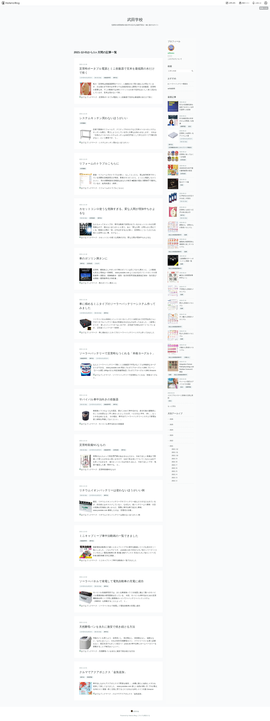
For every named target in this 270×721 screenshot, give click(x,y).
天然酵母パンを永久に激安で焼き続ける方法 (107, 626)
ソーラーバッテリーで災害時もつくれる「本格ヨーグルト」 (117, 353)
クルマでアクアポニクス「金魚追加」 (103, 672)
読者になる (263, 8)
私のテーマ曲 (184, 182)
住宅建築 (82, 123)
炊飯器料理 (107, 77)
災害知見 (92, 218)
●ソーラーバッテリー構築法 (178, 84)
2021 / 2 (174, 481)
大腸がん (186, 357)
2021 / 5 (174, 471)
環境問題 (89, 677)
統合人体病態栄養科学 (175, 235)
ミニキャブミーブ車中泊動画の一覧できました (108, 535)
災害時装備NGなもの (92, 444)
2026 (171, 419)
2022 (171, 441)
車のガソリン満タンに (93, 258)
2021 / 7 (174, 465)
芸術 (181, 185)
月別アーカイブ (175, 413)
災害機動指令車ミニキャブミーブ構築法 (180, 147)
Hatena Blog (133, 715)
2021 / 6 (174, 468)
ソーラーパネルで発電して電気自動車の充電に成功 (111, 581)
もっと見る (172, 406)
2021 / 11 (175, 452)
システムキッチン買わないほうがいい (103, 118)
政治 (189, 126)
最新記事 (172, 97)
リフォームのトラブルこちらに (99, 163)
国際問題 (183, 126)
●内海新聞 (171, 88)
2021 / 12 (175, 449)
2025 (171, 424)
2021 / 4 (174, 474)
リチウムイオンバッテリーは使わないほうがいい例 (111, 490)
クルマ (97, 263)
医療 (185, 235)
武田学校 (135, 19)
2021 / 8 (174, 462)
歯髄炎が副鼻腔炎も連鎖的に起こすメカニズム (186, 244)
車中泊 (115, 77)
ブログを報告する (144, 715)
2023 (171, 435)
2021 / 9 (174, 459)
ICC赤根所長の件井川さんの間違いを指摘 (186, 120)
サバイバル (98, 77)
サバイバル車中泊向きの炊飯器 (98, 399)
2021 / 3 (174, 477)
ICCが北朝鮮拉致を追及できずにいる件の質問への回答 (186, 107)
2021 (171, 446)
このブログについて (175, 59)
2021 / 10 (175, 455)
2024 (171, 430)
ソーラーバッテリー (86, 77)
